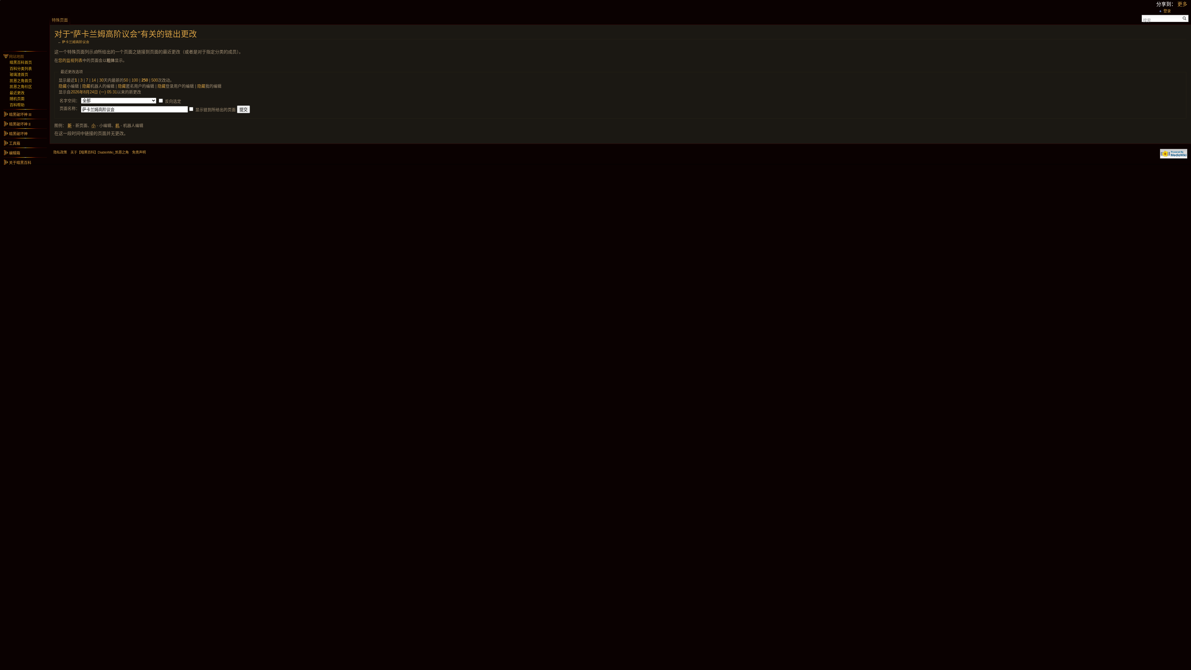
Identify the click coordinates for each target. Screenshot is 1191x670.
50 (126, 80)
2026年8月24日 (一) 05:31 (94, 92)
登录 (1167, 11)
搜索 (1147, 20)
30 (101, 80)
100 (135, 80)
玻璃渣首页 (19, 75)
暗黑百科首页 (21, 62)
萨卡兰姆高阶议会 (75, 42)
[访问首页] (25, 25)
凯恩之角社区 (21, 87)
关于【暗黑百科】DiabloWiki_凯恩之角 (99, 152)
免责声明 (139, 152)
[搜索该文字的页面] (1184, 18)
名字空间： (70, 100)
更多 (1182, 4)
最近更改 (17, 93)
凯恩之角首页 (21, 81)
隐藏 (63, 86)
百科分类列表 (21, 69)
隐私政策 (60, 152)
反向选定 (173, 101)
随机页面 (17, 99)
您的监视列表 (70, 60)
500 (154, 80)
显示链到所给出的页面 (215, 109)
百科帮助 (17, 105)
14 (93, 80)
